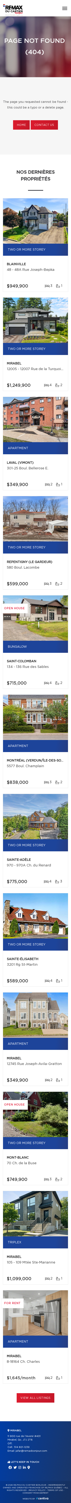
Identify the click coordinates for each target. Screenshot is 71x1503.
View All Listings (35, 1398)
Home (21, 125)
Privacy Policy (37, 1490)
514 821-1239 (22, 1447)
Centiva (42, 1498)
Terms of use (55, 1490)
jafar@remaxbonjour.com (31, 1451)
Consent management (35, 1493)
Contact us (44, 125)
